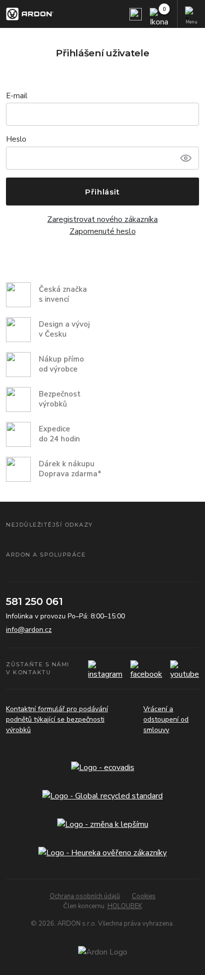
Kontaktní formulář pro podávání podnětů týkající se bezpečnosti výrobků (57, 719)
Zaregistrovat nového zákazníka (102, 219)
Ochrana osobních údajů (85, 896)
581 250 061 (34, 601)
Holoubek (124, 906)
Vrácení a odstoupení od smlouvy (166, 719)
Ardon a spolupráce (46, 554)
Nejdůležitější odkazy (49, 524)
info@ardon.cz (29, 629)
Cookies (144, 896)
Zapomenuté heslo (103, 231)
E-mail (16, 96)
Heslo (16, 139)
